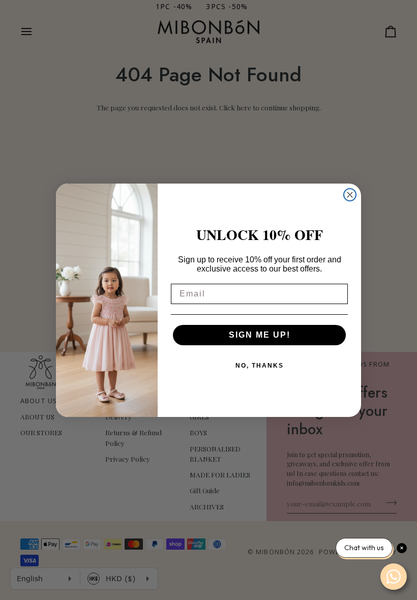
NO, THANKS (259, 365)
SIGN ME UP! (259, 335)
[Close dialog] (350, 195)
